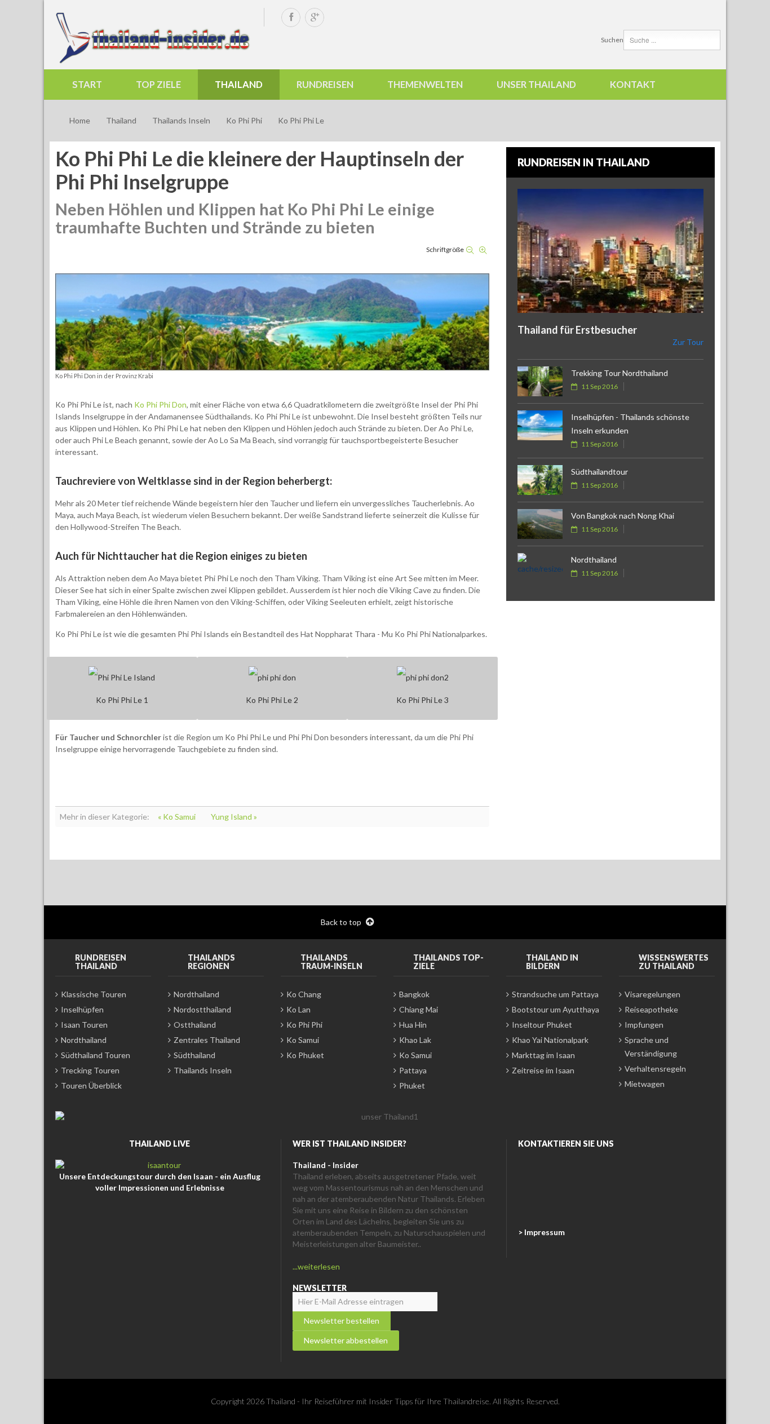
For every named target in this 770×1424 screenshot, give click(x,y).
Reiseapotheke (651, 1009)
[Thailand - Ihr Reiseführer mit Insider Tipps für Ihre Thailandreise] (154, 37)
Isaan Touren (84, 1024)
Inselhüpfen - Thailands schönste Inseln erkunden (630, 423)
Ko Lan (298, 1009)
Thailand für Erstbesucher (577, 330)
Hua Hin (413, 1024)
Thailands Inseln (181, 120)
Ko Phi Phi (244, 120)
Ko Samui (302, 1040)
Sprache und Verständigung (651, 1046)
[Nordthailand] (540, 568)
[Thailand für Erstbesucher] (610, 251)
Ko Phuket (305, 1055)
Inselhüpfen (82, 1009)
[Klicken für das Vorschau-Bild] (272, 321)
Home (79, 120)
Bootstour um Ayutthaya (555, 1009)
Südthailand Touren (95, 1055)
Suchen (612, 40)
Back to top (342, 922)
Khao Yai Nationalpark (550, 1040)
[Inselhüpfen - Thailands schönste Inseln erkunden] (540, 425)
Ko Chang (303, 994)
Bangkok (414, 994)
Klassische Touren (93, 994)
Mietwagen (645, 1084)
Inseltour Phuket (542, 1024)
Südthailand (194, 1055)
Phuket (412, 1085)
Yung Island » (234, 816)
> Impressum (541, 1232)
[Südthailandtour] (540, 480)
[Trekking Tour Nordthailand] (540, 381)
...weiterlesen (316, 1266)
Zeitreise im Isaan (543, 1070)
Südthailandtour (599, 471)
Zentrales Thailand (207, 1040)
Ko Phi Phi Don (160, 404)
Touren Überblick (91, 1085)
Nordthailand (594, 559)
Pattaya (413, 1070)
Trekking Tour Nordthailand (619, 373)
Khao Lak (415, 1040)
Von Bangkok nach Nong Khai (622, 515)
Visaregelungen (652, 994)
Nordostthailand (202, 1009)
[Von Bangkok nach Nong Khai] (540, 524)
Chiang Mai (418, 1009)
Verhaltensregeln (655, 1068)
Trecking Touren (90, 1070)
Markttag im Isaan (543, 1055)
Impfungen (644, 1024)
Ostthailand (195, 1024)
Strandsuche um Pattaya (555, 994)
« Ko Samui (177, 816)
